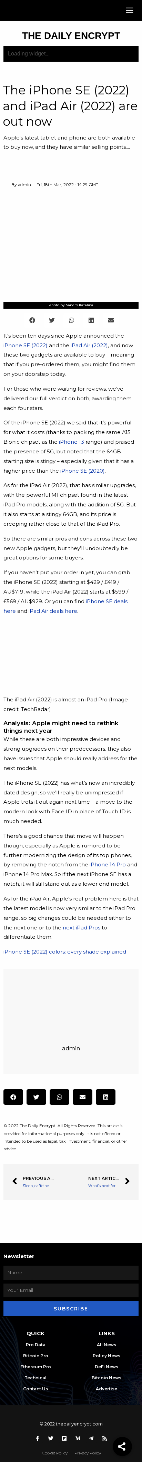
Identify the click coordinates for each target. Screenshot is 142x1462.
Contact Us (35, 1388)
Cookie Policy (55, 1452)
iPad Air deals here (53, 611)
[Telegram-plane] (91, 1438)
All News (106, 1344)
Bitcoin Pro (35, 1355)
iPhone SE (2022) (25, 345)
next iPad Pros (81, 927)
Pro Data (35, 1344)
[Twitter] (51, 1438)
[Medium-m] (78, 1438)
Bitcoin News (106, 1377)
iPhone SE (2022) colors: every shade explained (64, 951)
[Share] (122, 1446)
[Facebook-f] (37, 1438)
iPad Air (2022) (89, 345)
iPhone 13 (71, 442)
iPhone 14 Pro (108, 864)
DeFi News (106, 1366)
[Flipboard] (64, 1438)
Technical (35, 1377)
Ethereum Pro (35, 1366)
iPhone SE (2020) (82, 470)
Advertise (106, 1388)
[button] (129, 10)
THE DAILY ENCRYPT (71, 35)
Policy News (106, 1355)
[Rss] (105, 1438)
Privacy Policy (87, 1452)
